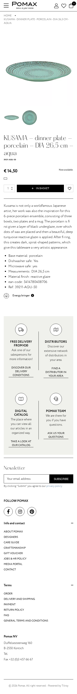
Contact (10, 569)
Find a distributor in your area (55, 372)
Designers (11, 537)
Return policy (14, 610)
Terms (8, 585)
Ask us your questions (55, 435)
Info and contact (14, 523)
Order (8, 593)
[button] (19, 296)
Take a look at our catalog (21, 443)
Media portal (13, 564)
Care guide (11, 542)
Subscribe (61, 479)
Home (8, 15)
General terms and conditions (26, 620)
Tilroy (65, 685)
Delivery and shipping (19, 599)
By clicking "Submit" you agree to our (33, 486)
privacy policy (54, 486)
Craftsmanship (15, 548)
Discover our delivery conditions (21, 371)
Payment (10, 604)
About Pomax (13, 531)
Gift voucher (13, 553)
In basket (42, 188)
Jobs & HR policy (15, 558)
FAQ (6, 615)
